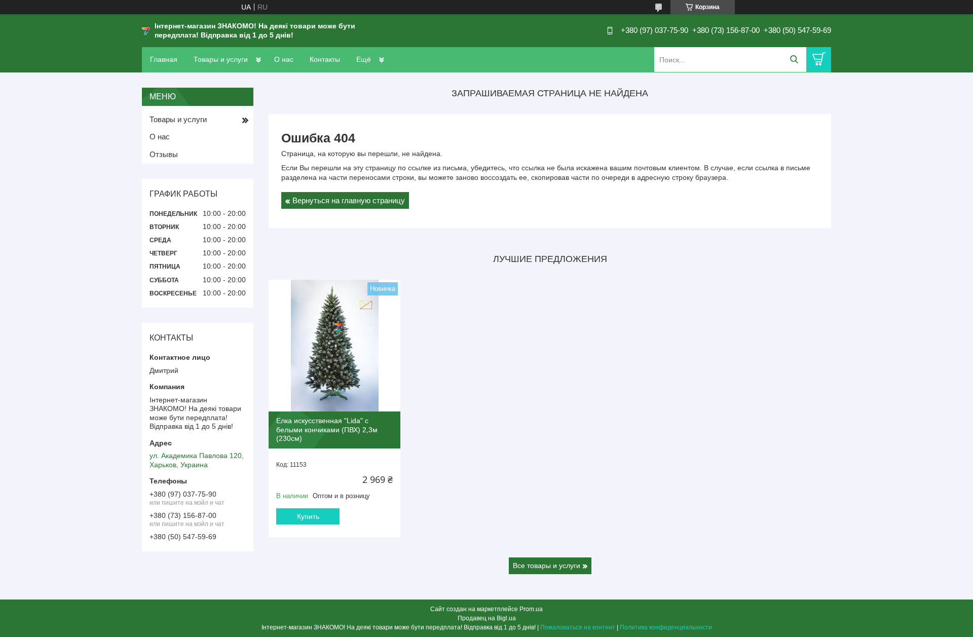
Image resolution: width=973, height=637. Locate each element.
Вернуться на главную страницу (348, 200)
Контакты (325, 59)
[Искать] (793, 59)
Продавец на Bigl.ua (487, 618)
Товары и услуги (221, 59)
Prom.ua (531, 609)
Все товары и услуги (546, 565)
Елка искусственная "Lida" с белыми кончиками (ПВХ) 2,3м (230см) (327, 429)
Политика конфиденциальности (666, 627)
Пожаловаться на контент (577, 627)
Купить (308, 516)
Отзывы (163, 154)
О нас (283, 59)
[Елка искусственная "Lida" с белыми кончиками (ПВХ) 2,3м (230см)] (334, 345)
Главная (163, 59)
